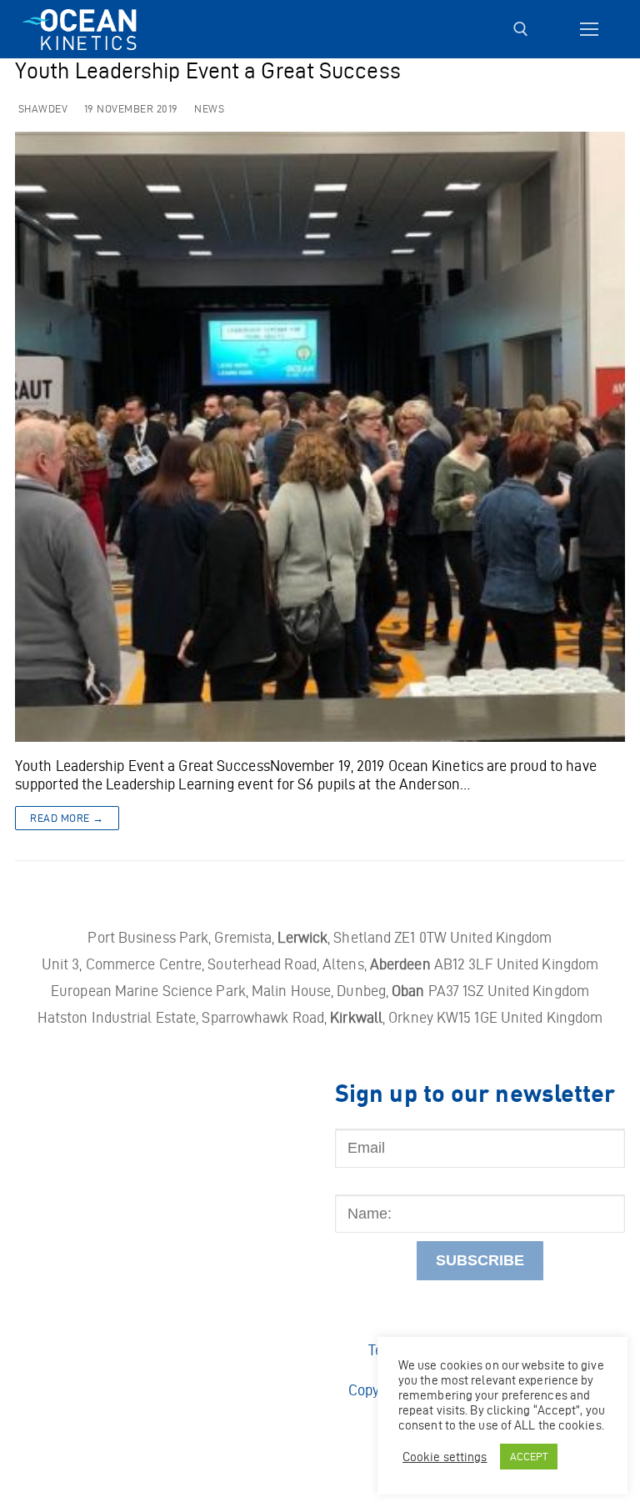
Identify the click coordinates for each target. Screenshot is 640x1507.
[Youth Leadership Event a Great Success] (320, 437)
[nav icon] (589, 29)
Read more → (67, 818)
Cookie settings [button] (445, 1457)
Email (353, 1119)
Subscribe (480, 1260)
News (208, 108)
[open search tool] (520, 29)
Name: (356, 1185)
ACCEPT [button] (529, 1456)
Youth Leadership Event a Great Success (208, 71)
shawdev (41, 108)
